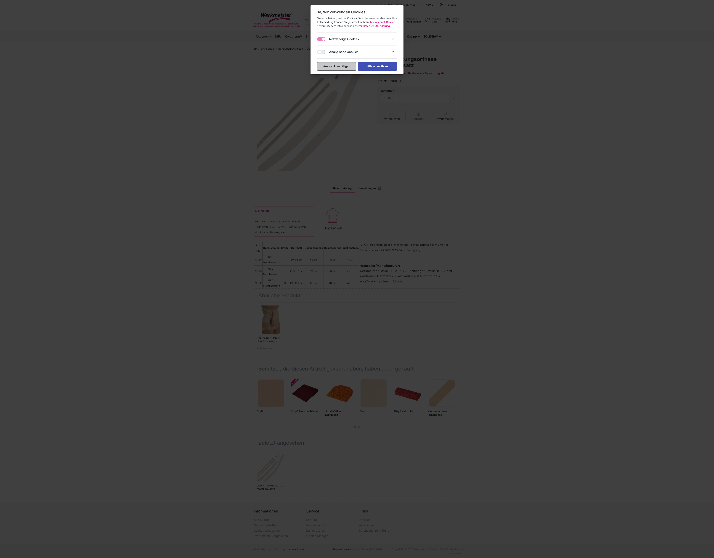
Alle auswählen (377, 66)
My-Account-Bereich (382, 22)
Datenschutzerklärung (376, 26)
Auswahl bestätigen (336, 66)
